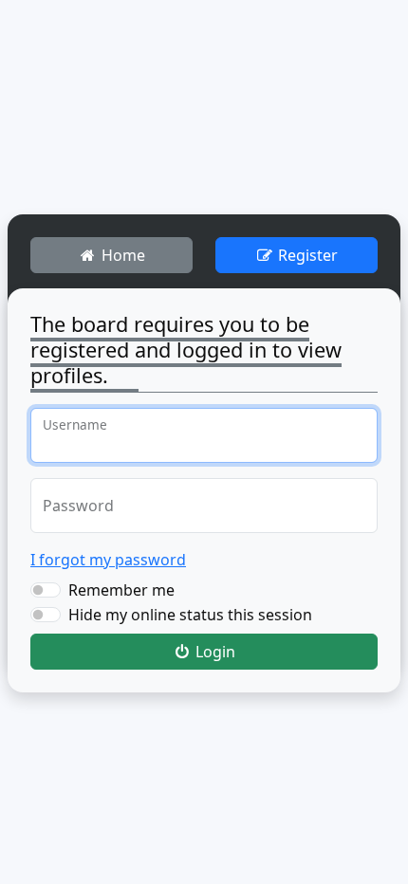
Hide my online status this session (190, 614)
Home (121, 255)
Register (306, 255)
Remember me (121, 590)
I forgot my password (108, 559)
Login (213, 651)
